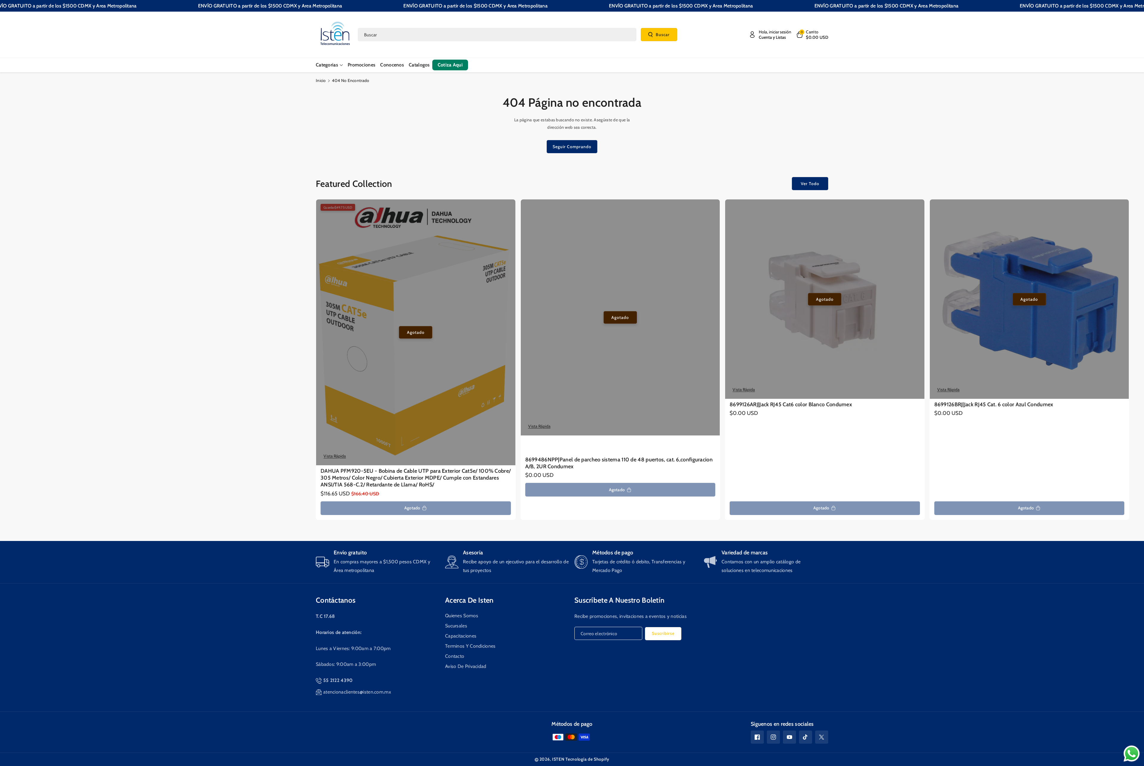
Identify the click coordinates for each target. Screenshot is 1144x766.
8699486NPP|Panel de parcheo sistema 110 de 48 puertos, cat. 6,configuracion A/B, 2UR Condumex (619, 463)
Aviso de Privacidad (465, 666)
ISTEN (558, 759)
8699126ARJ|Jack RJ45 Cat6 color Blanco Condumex (791, 404)
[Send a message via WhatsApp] (1131, 753)
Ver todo (810, 183)
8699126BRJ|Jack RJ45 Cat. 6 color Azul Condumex (993, 404)
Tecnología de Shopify (587, 759)
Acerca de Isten (469, 600)
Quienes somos (461, 615)
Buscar (663, 34)
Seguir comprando (572, 146)
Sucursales (456, 626)
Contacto (454, 656)
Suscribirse (663, 633)
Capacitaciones (460, 636)
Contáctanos (335, 600)
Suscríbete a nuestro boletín (619, 600)
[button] (812, 35)
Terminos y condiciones (470, 646)
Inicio (321, 80)
